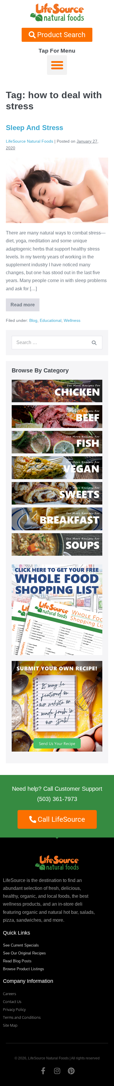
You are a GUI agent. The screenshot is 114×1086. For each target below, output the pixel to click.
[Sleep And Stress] (57, 190)
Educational (50, 320)
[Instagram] (57, 1070)
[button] (57, 65)
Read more (24, 302)
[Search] (94, 342)
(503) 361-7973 (57, 799)
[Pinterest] (71, 1070)
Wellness (72, 320)
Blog (33, 320)
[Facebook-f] (42, 1070)
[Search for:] (57, 342)
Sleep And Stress (34, 128)
